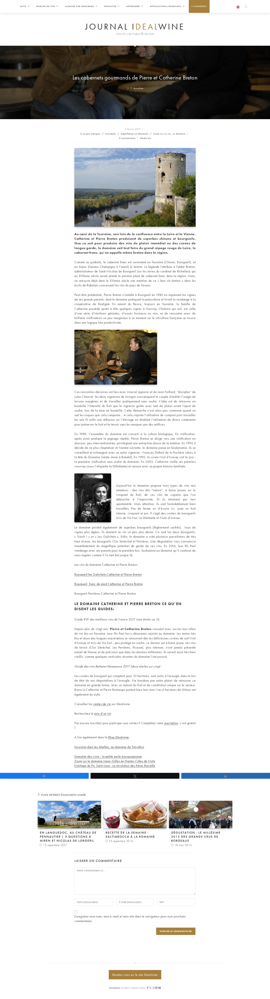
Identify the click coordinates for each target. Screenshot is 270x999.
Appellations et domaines (134, 133)
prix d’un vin (102, 713)
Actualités (138, 88)
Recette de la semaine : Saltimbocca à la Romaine (130, 834)
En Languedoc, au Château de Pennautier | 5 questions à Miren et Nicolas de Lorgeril (68, 836)
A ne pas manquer (90, 133)
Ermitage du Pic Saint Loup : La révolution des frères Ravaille (114, 765)
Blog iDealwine (118, 737)
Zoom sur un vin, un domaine (169, 133)
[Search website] (246, 7)
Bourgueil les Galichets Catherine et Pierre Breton (108, 574)
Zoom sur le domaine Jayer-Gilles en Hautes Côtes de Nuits (114, 761)
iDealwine (145, 138)
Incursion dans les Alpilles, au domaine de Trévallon (109, 747)
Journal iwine (135, 27)
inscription (170, 723)
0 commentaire (127, 138)
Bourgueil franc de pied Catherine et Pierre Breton (108, 584)
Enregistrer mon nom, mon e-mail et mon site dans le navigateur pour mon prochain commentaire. (130, 918)
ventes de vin (102, 704)
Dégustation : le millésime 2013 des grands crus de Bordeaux (196, 836)
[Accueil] (128, 88)
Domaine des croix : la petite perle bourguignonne (108, 756)
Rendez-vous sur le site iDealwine (135, 975)
